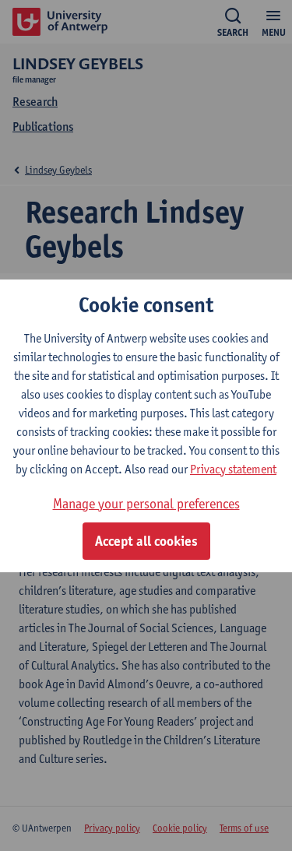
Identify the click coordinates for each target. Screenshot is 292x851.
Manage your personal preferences (146, 503)
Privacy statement (233, 469)
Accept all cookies (146, 541)
